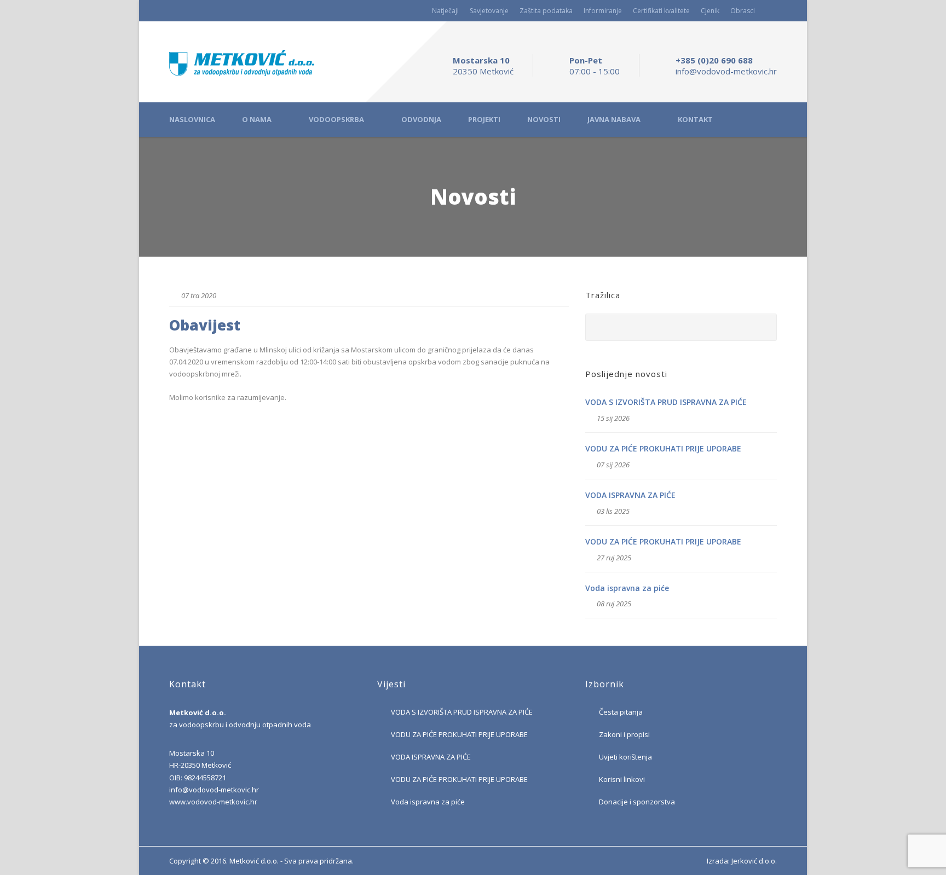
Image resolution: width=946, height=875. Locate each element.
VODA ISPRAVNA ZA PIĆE (630, 495)
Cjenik (710, 10)
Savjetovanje (489, 10)
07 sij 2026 (613, 465)
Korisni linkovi (622, 779)
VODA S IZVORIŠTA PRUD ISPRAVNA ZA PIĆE (666, 402)
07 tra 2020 (198, 295)
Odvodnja (421, 119)
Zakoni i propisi (624, 734)
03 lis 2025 (613, 511)
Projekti (484, 119)
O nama (257, 119)
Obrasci (742, 10)
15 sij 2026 (613, 418)
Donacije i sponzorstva (637, 802)
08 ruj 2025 (614, 604)
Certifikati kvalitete (661, 10)
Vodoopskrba (336, 119)
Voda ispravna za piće (627, 588)
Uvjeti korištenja (625, 757)
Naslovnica (192, 119)
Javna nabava (614, 119)
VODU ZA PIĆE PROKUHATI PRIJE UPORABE (663, 448)
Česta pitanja (621, 712)
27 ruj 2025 (614, 558)
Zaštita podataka (546, 10)
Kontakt (695, 119)
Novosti (544, 119)
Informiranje (603, 10)
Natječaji (445, 10)
